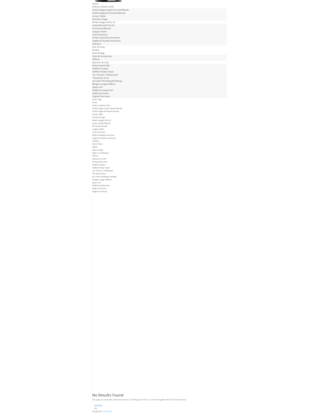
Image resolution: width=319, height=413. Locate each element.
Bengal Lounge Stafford (103, 84)
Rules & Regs (98, 53)
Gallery (95, 49)
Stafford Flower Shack (103, 71)
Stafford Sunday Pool (102, 90)
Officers (96, 59)
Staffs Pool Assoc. (100, 93)
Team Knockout (100, 34)
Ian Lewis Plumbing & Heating (107, 80)
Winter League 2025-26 (103, 22)
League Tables (99, 31)
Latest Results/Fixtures (103, 25)
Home (95, 3)
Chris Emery (107, 411)
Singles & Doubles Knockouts (106, 40)
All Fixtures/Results (101, 28)
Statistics (96, 43)
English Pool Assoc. (101, 96)
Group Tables (99, 16)
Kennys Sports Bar (101, 65)
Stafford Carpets (100, 68)
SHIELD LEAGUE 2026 (103, 6)
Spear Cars (97, 87)
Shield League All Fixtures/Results (108, 12)
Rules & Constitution (102, 56)
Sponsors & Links (100, 62)
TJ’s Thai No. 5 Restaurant (105, 74)
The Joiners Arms (100, 77)
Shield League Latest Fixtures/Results (110, 9)
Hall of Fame (98, 47)
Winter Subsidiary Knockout (106, 37)
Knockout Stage (99, 19)
